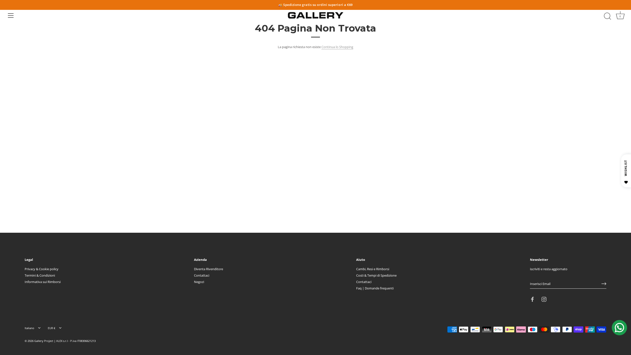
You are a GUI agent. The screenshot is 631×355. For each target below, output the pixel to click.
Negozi (199, 282)
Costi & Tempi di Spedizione (376, 275)
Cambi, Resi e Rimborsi (372, 269)
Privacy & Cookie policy (41, 269)
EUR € (51, 328)
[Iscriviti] (603, 283)
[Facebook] (532, 299)
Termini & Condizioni (40, 275)
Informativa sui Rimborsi (43, 282)
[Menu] (10, 15)
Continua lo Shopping (337, 47)
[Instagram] (544, 299)
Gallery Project (43, 341)
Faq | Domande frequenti (375, 288)
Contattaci (201, 275)
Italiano (29, 328)
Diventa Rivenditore (208, 269)
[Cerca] (607, 16)
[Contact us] (619, 327)
